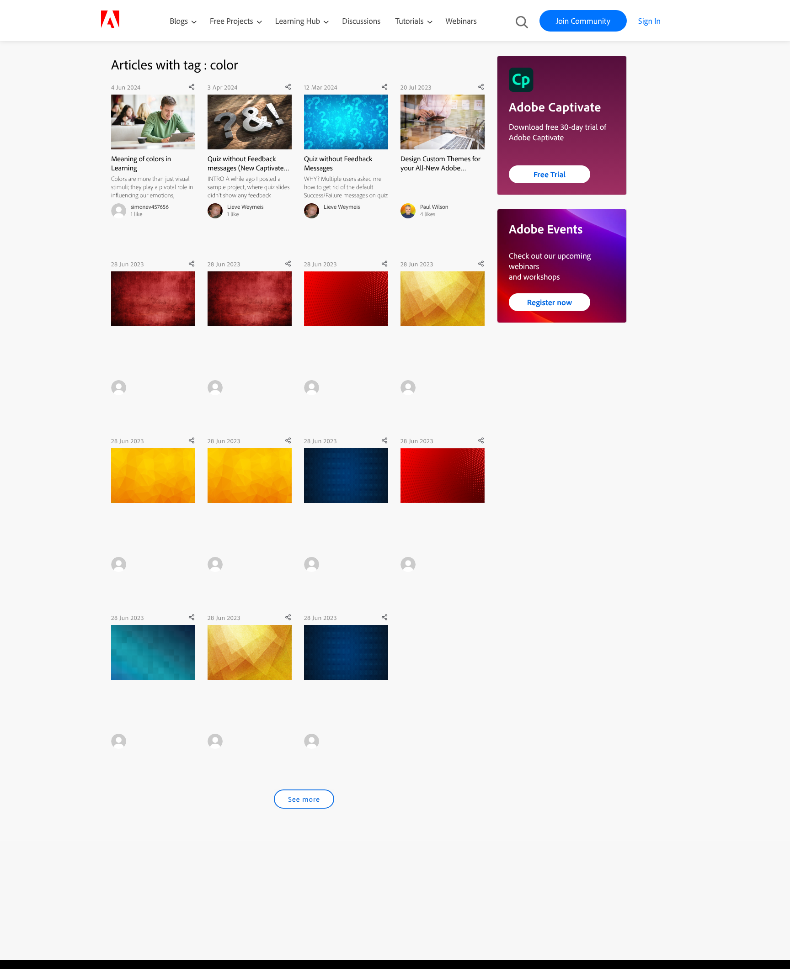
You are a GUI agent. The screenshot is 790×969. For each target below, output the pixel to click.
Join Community (583, 21)
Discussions (361, 21)
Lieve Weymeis (245, 207)
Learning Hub (298, 21)
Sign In (649, 21)
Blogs (179, 21)
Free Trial (550, 174)
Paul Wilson (434, 207)
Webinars (461, 21)
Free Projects (232, 21)
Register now (549, 302)
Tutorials (410, 21)
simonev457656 (150, 207)
